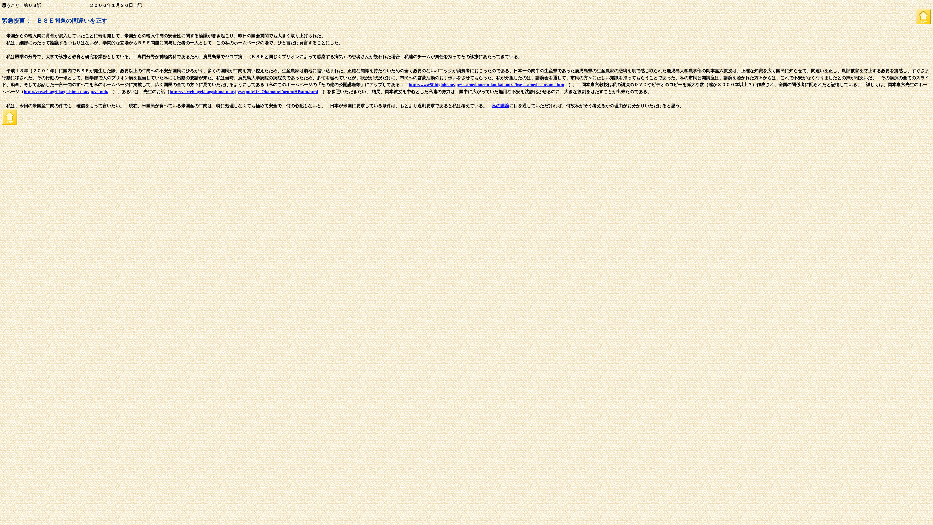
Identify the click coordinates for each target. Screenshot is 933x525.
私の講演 (500, 105)
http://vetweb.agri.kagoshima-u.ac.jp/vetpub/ (66, 91)
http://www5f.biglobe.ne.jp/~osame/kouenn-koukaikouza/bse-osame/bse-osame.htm (486, 84)
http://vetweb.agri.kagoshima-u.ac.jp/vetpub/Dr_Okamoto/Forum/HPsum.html (244, 91)
